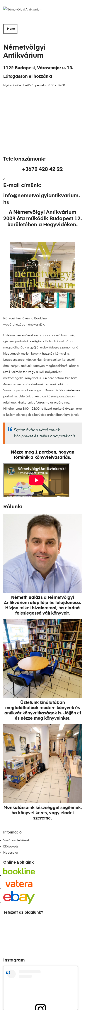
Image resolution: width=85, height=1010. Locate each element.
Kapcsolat (10, 852)
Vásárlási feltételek (16, 840)
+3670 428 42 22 (42, 169)
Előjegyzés (11, 846)
